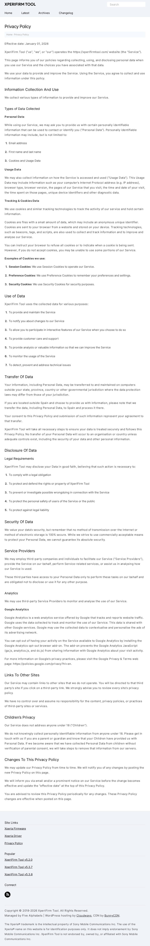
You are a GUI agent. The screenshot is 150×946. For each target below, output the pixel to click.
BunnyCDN (111, 915)
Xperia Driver (13, 836)
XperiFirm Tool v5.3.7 (19, 867)
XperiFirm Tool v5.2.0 (18, 859)
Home (9, 34)
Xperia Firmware (15, 828)
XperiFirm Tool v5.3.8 (19, 874)
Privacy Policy (14, 843)
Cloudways (84, 915)
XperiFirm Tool (20, 4)
